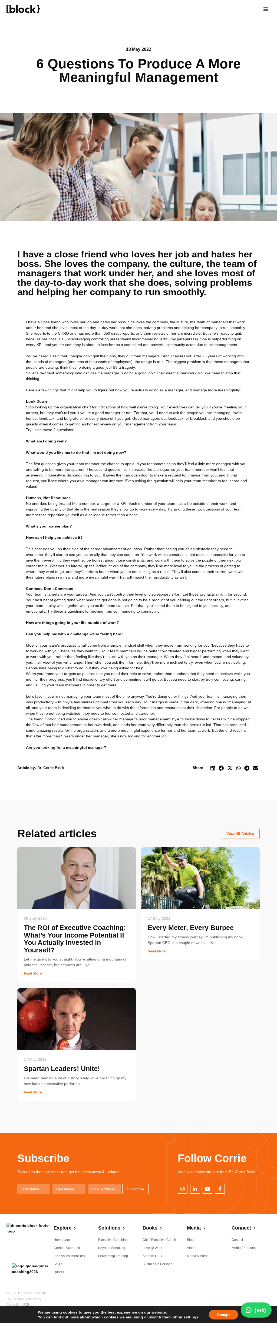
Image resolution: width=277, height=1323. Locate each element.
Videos (192, 1248)
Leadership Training (113, 1256)
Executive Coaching (113, 1240)
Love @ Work (152, 1248)
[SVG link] (23, 9)
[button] (266, 9)
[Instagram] (182, 1189)
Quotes (59, 1272)
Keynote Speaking (111, 1248)
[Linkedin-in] (195, 1189)
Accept (223, 1314)
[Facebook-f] (220, 1189)
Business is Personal (158, 1264)
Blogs (191, 1240)
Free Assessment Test (69, 1256)
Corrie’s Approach (67, 1248)
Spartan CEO (152, 1256)
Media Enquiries (244, 1248)
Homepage (62, 1240)
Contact (237, 1240)
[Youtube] (207, 1189)
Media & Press (197, 1256)
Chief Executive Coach (159, 1240)
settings (191, 1317)
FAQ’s (58, 1264)
